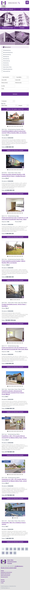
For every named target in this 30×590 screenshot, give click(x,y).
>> (28, 109)
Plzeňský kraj (6, 56)
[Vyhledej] (19, 3)
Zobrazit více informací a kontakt (15, 150)
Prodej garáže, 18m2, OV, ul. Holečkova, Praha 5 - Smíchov (14, 523)
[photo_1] (15, 118)
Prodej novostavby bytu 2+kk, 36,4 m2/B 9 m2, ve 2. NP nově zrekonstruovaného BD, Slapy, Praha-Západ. (15, 348)
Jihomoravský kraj (7, 54)
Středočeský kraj (6, 50)
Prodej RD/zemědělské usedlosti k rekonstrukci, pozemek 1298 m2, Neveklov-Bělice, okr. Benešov (14, 132)
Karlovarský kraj (6, 71)
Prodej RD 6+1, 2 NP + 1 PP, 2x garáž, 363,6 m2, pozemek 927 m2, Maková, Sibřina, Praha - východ (14, 437)
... (14, 553)
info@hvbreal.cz (19, 566)
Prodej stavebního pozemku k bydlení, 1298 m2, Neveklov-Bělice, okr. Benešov (13, 262)
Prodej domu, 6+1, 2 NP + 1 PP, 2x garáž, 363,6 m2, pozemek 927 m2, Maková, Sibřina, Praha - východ (14, 480)
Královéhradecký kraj (7, 69)
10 (22, 126)
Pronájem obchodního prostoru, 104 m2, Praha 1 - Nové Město (14, 305)
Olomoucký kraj (6, 61)
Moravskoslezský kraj (7, 52)
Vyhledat (15, 94)
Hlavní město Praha (7, 67)
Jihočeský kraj (6, 59)
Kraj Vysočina (6, 65)
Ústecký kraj (6, 63)
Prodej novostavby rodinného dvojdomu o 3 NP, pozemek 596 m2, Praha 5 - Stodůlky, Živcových (13, 175)
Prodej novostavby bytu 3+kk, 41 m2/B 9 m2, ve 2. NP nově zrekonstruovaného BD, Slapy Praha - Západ (15, 218)
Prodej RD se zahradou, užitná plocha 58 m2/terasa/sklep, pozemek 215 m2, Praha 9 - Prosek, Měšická (13, 392)
